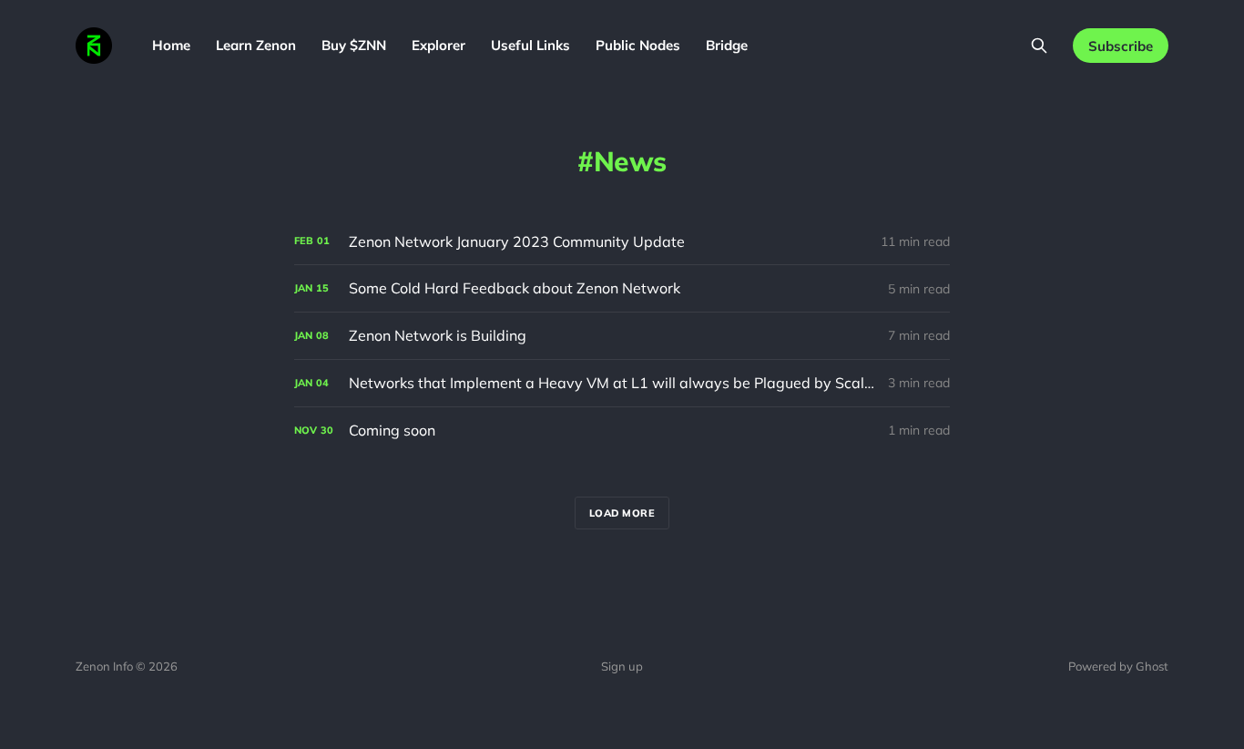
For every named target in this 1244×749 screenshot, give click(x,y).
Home (171, 45)
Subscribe (1120, 46)
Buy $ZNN (353, 45)
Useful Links (530, 45)
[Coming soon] (622, 430)
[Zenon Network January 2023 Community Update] (622, 242)
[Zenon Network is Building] (622, 336)
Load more (622, 513)
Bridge (727, 45)
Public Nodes (638, 45)
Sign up (622, 666)
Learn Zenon (256, 45)
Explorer (438, 45)
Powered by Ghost (1118, 666)
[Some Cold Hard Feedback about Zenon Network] (622, 288)
